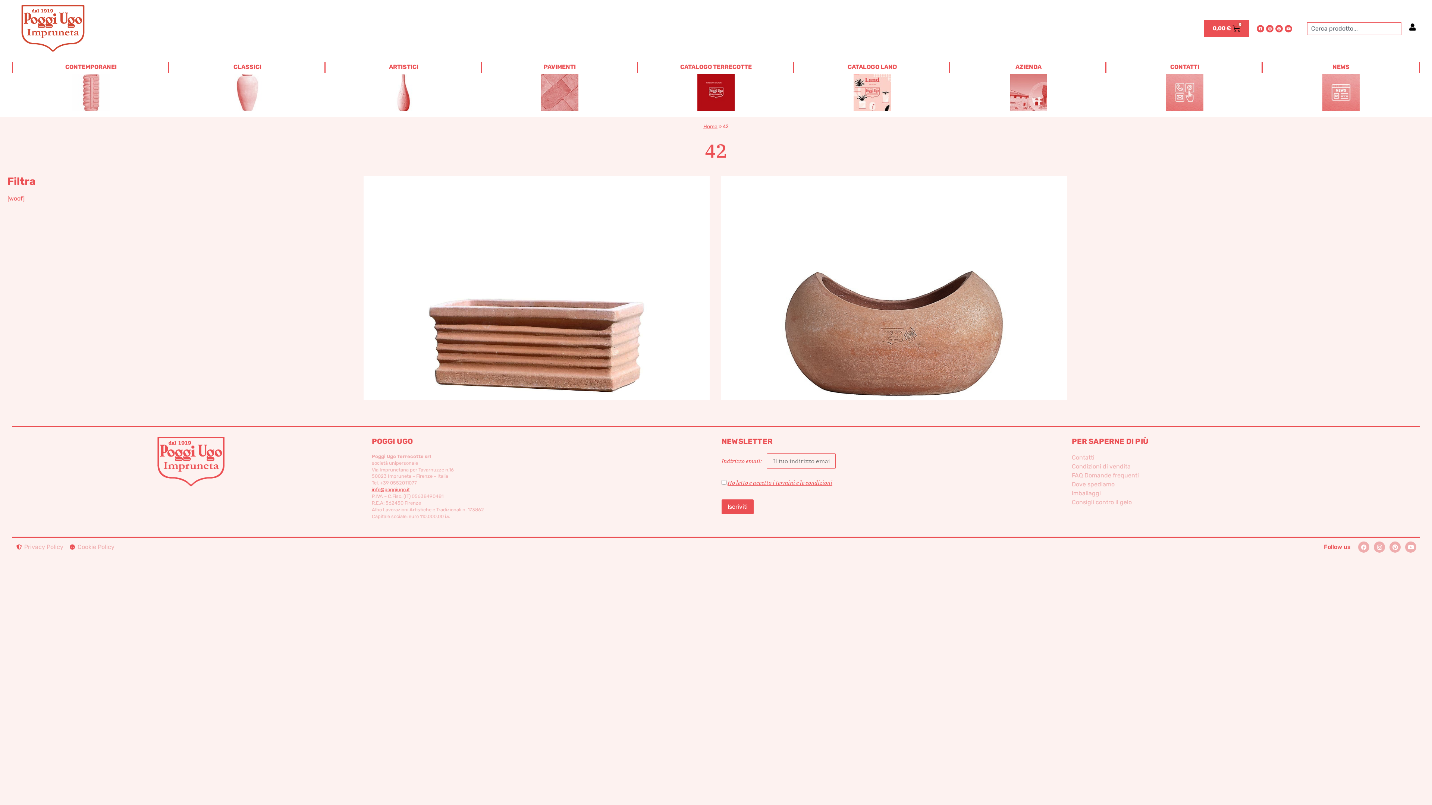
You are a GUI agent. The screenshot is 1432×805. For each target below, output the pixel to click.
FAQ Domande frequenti (1105, 475)
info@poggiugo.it (391, 489)
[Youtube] (1288, 28)
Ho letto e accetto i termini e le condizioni (780, 482)
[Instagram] (1270, 28)
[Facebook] (1260, 28)
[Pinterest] (1279, 28)
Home (710, 126)
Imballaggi (1086, 493)
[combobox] (1354, 28)
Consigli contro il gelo (1102, 502)
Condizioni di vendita (1101, 466)
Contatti (1083, 457)
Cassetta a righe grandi (537, 275)
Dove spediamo (1093, 484)
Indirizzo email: (742, 461)
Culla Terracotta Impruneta (894, 275)
